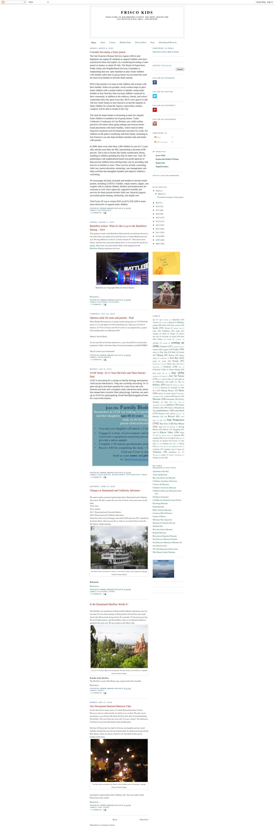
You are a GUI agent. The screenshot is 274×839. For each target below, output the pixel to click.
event (164, 361)
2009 (158, 240)
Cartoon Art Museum (161, 484)
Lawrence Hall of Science (162, 513)
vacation (156, 449)
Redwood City (158, 416)
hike (179, 382)
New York (177, 402)
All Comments (162, 142)
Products (162, 413)
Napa (166, 402)
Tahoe (172, 438)
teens (144, 474)
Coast (169, 339)
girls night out (179, 379)
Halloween (160, 381)
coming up (177, 342)
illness (182, 385)
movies (177, 396)
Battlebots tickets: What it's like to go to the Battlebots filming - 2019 (118, 227)
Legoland (174, 387)
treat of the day (161, 446)
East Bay (174, 357)
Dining (160, 355)
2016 (158, 214)
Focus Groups (104, 357)
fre (166, 373)
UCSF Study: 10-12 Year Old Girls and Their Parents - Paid (118, 374)
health (172, 382)
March (160, 194)
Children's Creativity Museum (164, 487)
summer (156, 438)
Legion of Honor (159, 516)
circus (174, 336)
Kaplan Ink (160, 162)
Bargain (171, 322)
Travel (181, 443)
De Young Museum (160, 503)
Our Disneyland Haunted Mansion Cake (110, 706)
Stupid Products (162, 166)
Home (93, 42)
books (155, 327)
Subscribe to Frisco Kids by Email (166, 51)
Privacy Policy (140, 42)
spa (157, 435)
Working (156, 458)
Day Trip (163, 352)
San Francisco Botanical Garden (165, 539)
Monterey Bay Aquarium (162, 519)
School (165, 429)
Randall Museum (159, 532)
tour (182, 440)
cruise (155, 352)
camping (155, 334)
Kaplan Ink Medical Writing (167, 159)
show (154, 432)
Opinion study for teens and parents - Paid (112, 317)
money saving (171, 393)
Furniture (164, 376)
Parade (170, 408)
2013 (158, 225)
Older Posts (144, 819)
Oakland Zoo (158, 526)
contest (155, 349)
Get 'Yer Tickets (177, 375)
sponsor (177, 435)
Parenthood (179, 407)
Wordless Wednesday (175, 455)
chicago (172, 334)
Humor (175, 385)
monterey (181, 393)
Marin (181, 390)
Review (171, 416)
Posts (158, 137)
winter (163, 455)
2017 (158, 210)
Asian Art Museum (160, 474)
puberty (172, 413)
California (103, 302)
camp (178, 331)
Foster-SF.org (101, 201)
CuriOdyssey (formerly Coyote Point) (167, 500)
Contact (112, 42)
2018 (158, 206)
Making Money (118, 474)
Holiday (156, 384)
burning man (178, 328)
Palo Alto (160, 407)
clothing (160, 339)
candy (164, 334)
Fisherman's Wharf (159, 369)
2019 (158, 202)
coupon (166, 349)
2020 (158, 190)
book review (175, 325)
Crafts (175, 349)
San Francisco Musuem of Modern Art (167, 542)
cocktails (178, 339)
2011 (158, 232)
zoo (162, 457)
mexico (160, 393)
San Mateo (179, 423)
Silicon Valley (166, 432)
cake (100, 807)
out (163, 405)
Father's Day (171, 364)
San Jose (164, 423)
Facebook (156, 364)
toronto (175, 441)
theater (165, 440)
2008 (158, 243)
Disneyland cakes (96, 797)
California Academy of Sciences (165, 481)
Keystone (164, 387)
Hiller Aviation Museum (162, 510)
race (180, 414)
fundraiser (156, 376)
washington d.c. (175, 452)
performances (163, 410)
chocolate (165, 336)
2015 (158, 217)
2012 (158, 228)
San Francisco (104, 210)
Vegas (179, 449)
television (114, 302)
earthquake (163, 358)
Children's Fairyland (160, 497)
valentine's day (169, 449)
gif (159, 379)
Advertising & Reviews (168, 42)
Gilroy (169, 379)
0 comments (96, 213)
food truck (157, 373)
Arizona (155, 322)
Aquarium (176, 319)
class (182, 336)
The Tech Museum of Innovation (165, 549)
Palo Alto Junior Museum (162, 529)
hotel (168, 385)
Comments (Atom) (107, 825)
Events (176, 360)
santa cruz (162, 427)
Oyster (181, 404)
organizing (156, 405)
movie (168, 396)
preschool (179, 410)
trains (174, 444)
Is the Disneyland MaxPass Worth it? (109, 604)
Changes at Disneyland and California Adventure (115, 490)
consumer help (177, 347)
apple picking (163, 320)
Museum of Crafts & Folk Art (164, 523)
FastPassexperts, (101, 620)
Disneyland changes (107, 617)
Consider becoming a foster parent (107, 52)
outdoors (170, 404)
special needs (166, 435)
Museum (157, 398)
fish (180, 367)
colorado (156, 343)
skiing (182, 432)
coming (165, 343)
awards (164, 322)
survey (165, 438)
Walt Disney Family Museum (164, 552)
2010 (158, 236)
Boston (167, 328)
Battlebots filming (118, 233)
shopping (176, 429)
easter (155, 361)
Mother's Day (159, 396)
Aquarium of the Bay (161, 471)
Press (152, 42)
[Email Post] (104, 213)
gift (163, 379)
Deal (173, 352)
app (154, 320)
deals (182, 352)
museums (170, 399)
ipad (156, 388)
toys (158, 444)
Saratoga (172, 427)
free (174, 373)
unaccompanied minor (175, 446)
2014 (158, 221)
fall (163, 364)
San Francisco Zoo (160, 545)
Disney (112, 591)
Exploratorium (158, 506)
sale (161, 420)
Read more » (95, 296)
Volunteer (157, 451)
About (102, 42)
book (164, 325)
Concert (163, 346)
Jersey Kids (160, 155)
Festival (167, 366)
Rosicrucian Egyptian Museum (165, 536)
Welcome (155, 455)
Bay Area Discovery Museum (164, 477)
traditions (166, 444)
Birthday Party (125, 42)
